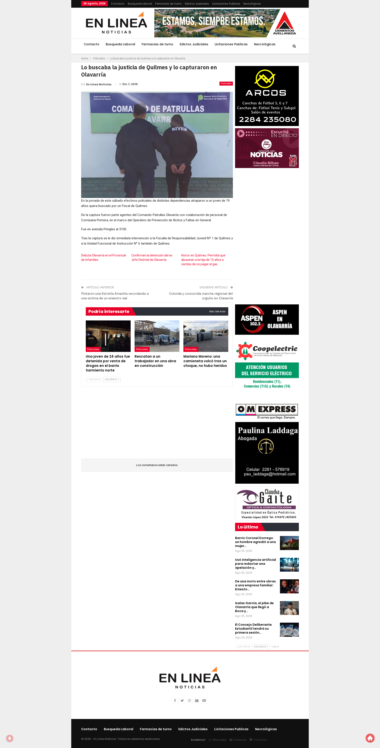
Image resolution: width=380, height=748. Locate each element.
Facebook (239, 740)
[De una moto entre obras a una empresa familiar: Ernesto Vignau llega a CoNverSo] (289, 586)
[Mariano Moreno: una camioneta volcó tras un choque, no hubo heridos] (205, 336)
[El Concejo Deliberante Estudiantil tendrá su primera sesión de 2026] (289, 630)
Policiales (226, 83)
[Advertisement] (53, 66)
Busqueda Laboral (140, 3)
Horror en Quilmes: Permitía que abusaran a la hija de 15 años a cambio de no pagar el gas (203, 260)
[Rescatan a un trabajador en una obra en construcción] (157, 336)
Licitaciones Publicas (226, 3)
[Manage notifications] (9, 738)
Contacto (117, 3)
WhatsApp (219, 740)
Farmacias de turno (168, 3)
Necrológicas (252, 3)
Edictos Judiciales (197, 3)
